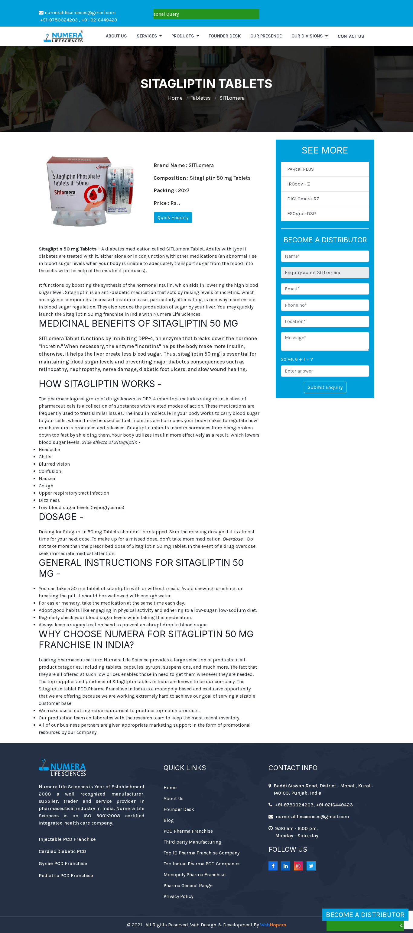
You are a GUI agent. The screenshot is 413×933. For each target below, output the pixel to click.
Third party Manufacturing (192, 842)
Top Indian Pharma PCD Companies (202, 864)
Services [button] (147, 36)
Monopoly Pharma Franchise (195, 874)
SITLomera (232, 98)
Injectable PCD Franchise (67, 839)
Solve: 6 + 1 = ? (297, 359)
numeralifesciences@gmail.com (79, 12)
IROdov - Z (298, 184)
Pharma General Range (188, 885)
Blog (169, 820)
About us (116, 36)
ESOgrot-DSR (301, 213)
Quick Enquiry (173, 217)
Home (175, 98)
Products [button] (183, 36)
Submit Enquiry (325, 387)
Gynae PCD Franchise (63, 863)
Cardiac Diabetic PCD (62, 851)
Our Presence (266, 36)
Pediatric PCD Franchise (66, 875)
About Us (174, 798)
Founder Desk (225, 36)
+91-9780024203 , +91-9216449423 (78, 20)
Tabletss (201, 98)
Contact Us (351, 36)
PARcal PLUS (300, 169)
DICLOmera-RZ (303, 199)
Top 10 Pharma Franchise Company (201, 853)
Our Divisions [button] (307, 36)
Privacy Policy (178, 896)
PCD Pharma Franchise (188, 831)
